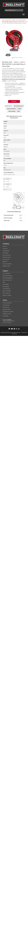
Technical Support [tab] (11, 108)
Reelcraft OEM (6, 250)
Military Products (6, 266)
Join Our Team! (6, 259)
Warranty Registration (8, 278)
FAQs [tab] (18, 111)
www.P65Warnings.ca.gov (7, 322)
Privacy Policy (24, 332)
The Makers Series (7, 313)
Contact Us (5, 248)
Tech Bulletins (6, 284)
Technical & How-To (7, 303)
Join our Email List (7, 255)
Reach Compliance (7, 291)
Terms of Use (14, 333)
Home (3, 20)
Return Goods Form (7, 280)
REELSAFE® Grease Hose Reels (9, 21)
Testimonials (5, 253)
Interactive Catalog (10, 20)
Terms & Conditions (7, 263)
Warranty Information (7, 275)
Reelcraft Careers (7, 257)
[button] (14, 101)
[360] (8, 54)
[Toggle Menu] (23, 14)
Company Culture (7, 309)
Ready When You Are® (8, 311)
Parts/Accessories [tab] (18, 106)
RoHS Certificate (6, 293)
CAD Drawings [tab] (11, 111)
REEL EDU (5, 261)
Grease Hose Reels (20, 20)
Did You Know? (6, 307)
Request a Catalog (7, 295)
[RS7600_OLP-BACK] (17, 58)
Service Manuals (6, 273)
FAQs (4, 282)
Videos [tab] (19, 108)
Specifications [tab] (8, 106)
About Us (5, 246)
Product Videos (6, 305)
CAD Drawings (6, 286)
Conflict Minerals (6, 288)
